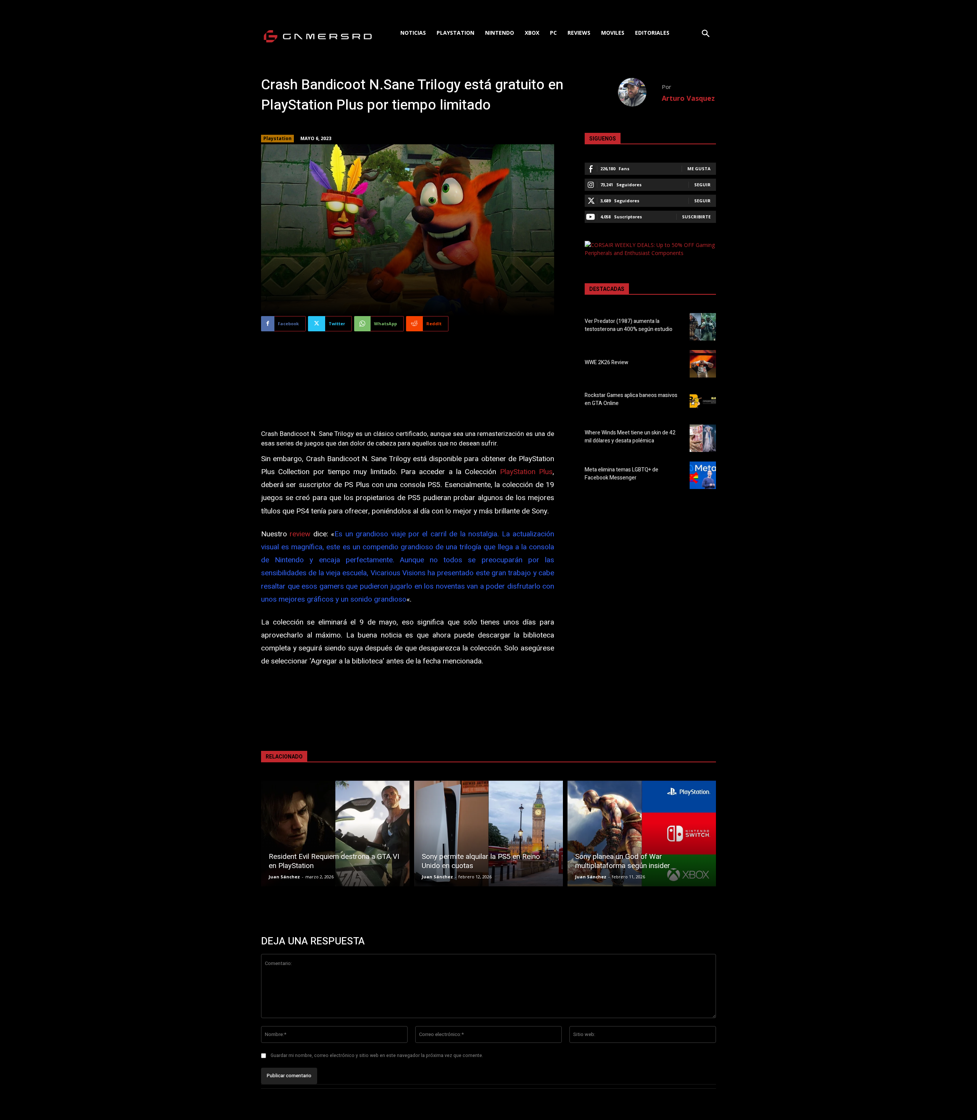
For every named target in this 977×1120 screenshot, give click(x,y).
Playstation (277, 138)
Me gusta (699, 168)
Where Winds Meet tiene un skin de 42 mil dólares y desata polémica (630, 437)
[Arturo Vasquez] (640, 92)
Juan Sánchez (284, 877)
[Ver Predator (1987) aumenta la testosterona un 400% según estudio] (703, 327)
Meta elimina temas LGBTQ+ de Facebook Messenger (621, 474)
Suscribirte (696, 216)
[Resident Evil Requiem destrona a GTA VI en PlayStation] (335, 833)
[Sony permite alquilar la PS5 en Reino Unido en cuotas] (488, 833)
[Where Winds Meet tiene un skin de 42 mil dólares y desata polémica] (703, 438)
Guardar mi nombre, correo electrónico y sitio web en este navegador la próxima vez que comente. (377, 1055)
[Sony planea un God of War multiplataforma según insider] (641, 833)
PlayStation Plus (526, 471)
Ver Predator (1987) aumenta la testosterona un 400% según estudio (628, 325)
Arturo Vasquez (688, 98)
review (300, 534)
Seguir (702, 184)
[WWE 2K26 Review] (703, 364)
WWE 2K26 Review (606, 362)
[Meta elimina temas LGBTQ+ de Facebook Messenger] (703, 475)
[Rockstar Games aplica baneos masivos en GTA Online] (703, 401)
